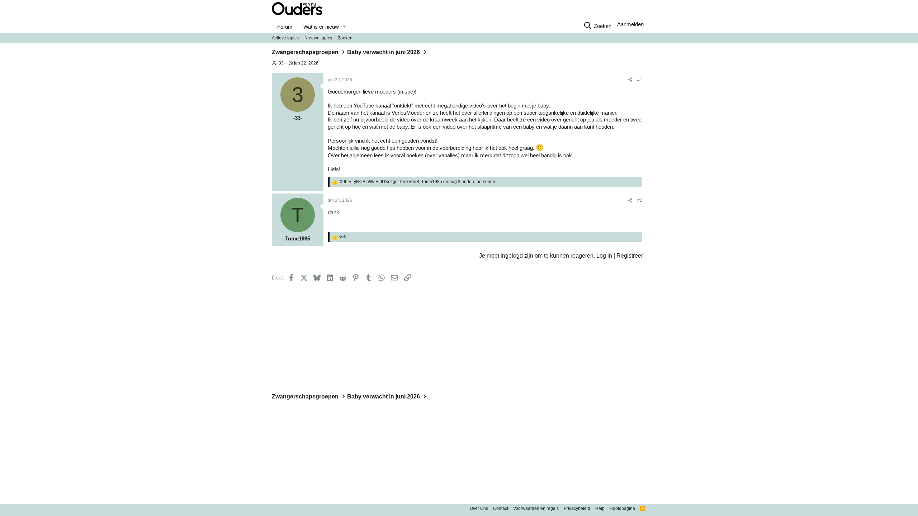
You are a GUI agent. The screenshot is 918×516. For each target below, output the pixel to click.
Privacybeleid (577, 508)
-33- (281, 63)
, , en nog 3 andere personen (417, 181)
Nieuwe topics (318, 37)
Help (600, 508)
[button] (344, 26)
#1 (639, 79)
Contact (500, 508)
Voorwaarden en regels (536, 508)
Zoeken (345, 37)
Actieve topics (285, 37)
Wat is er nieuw (321, 27)
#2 (639, 200)
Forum (285, 27)
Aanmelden (630, 24)
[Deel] (630, 80)
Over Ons (479, 508)
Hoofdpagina (622, 508)
